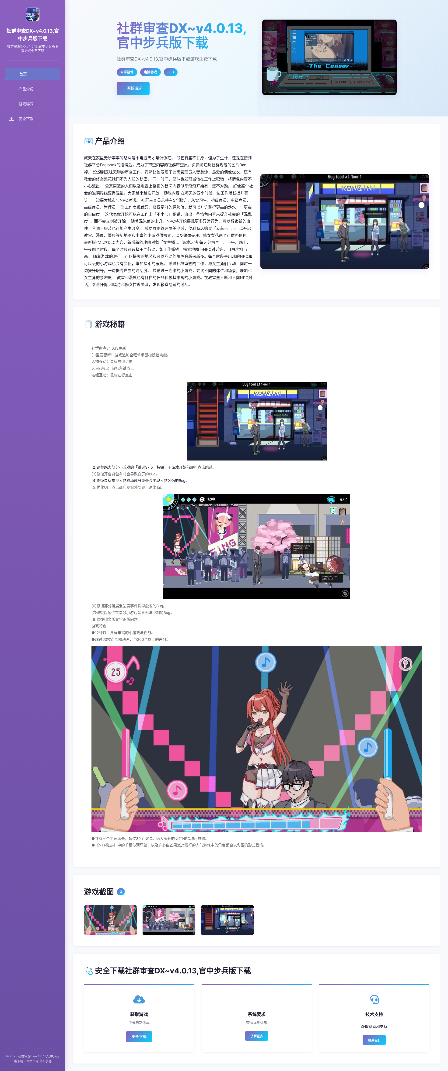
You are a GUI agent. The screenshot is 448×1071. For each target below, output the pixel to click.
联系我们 (374, 1040)
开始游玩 (134, 88)
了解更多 (257, 1036)
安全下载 (139, 1036)
